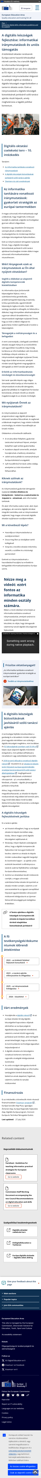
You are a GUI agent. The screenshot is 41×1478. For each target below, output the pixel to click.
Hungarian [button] (26, 8)
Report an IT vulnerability (12, 1404)
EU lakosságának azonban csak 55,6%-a (20, 746)
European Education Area (13, 1318)
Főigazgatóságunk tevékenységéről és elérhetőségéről (18, 1347)
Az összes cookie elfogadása (22, 1466)
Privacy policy (7, 1417)
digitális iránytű (23, 1015)
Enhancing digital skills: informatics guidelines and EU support (20, 26)
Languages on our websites (13, 1408)
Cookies (5, 1413)
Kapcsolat (6, 1399)
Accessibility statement (12, 1334)
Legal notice (7, 1422)
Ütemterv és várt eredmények (17, 181)
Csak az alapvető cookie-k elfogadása (24, 1473)
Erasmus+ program (24, 1102)
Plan (3, 23)
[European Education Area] (7, 7)
